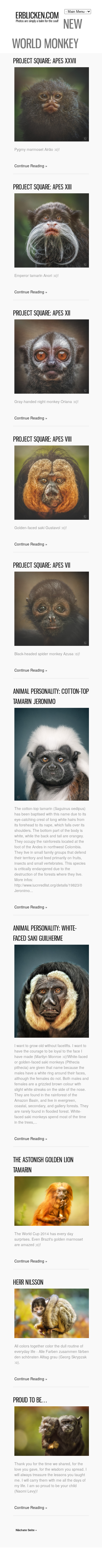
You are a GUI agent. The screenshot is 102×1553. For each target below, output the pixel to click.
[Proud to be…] (51, 1454)
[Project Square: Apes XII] (51, 392)
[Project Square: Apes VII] (51, 644)
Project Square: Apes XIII (42, 187)
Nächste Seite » (26, 1530)
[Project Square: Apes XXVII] (51, 140)
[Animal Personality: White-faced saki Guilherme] (51, 1036)
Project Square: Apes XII (41, 313)
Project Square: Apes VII (41, 565)
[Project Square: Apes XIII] (51, 266)
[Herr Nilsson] (51, 1336)
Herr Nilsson (28, 1282)
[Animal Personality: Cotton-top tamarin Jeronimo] (51, 799)
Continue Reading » (30, 165)
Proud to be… (30, 1400)
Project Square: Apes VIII (42, 439)
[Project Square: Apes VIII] (51, 518)
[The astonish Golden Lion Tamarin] (51, 1224)
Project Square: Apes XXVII (44, 61)
